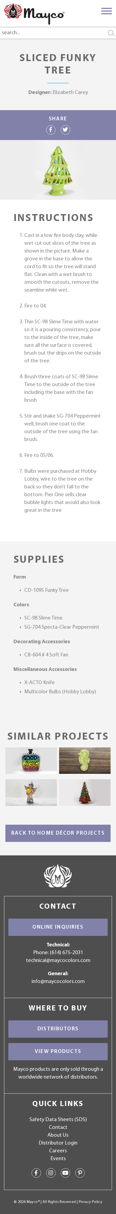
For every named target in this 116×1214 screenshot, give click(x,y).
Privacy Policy (90, 1202)
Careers (58, 1151)
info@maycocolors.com (58, 981)
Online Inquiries (57, 927)
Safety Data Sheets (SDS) (58, 1119)
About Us (58, 1135)
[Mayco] (34, 13)
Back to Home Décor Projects (58, 833)
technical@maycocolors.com (58, 960)
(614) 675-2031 (66, 953)
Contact (58, 1127)
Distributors (58, 1029)
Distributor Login (58, 1143)
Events (58, 1158)
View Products (58, 1051)
